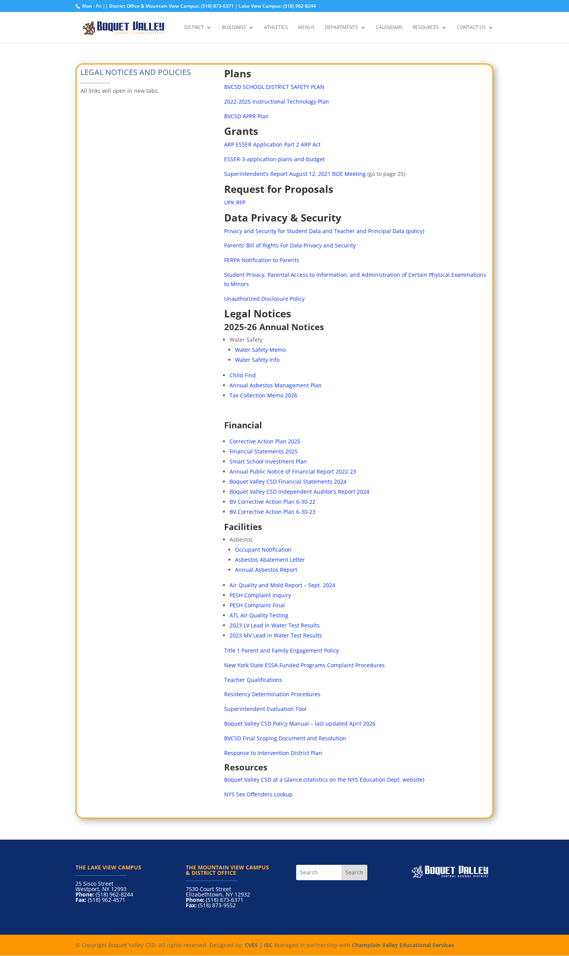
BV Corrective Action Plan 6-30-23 (272, 511)
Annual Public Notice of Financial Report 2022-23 (293, 471)
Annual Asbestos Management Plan (276, 385)
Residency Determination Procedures (273, 694)
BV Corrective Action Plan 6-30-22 (272, 501)
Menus (306, 28)
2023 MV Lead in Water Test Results (276, 635)
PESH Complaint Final (258, 605)
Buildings (234, 28)
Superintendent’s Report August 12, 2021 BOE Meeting (295, 173)
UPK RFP (234, 202)
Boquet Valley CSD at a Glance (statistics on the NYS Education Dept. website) (324, 779)
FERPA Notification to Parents (261, 260)
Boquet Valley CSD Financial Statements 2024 (288, 481)
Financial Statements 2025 (264, 451)
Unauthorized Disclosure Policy (264, 298)
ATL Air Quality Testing (259, 615)
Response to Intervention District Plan (273, 753)
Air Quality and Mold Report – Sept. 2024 (282, 585)
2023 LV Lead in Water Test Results (275, 625)
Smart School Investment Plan (268, 461)
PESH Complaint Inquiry (260, 595)
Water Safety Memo (260, 349)
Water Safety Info (257, 359)
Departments (341, 28)
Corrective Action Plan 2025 (265, 441)
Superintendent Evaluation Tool (265, 708)
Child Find (243, 375)
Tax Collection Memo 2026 (263, 395)
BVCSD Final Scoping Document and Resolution (285, 738)
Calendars (389, 28)
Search (354, 872)
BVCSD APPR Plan (246, 116)
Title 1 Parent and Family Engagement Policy (281, 650)
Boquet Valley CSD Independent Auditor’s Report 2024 (299, 491)
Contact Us (471, 28)
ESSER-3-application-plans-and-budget (274, 159)
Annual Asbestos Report (266, 569)
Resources (426, 28)
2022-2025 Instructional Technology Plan (276, 101)
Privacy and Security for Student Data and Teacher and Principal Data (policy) (324, 231)
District (194, 28)
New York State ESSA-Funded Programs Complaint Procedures (304, 665)
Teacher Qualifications (253, 679)
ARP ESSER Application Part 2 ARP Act (272, 144)
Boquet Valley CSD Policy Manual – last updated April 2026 (299, 723)
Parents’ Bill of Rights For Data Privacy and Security (290, 245)
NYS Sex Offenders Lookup (258, 794)
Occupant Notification (264, 549)
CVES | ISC (259, 945)
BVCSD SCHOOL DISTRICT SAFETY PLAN (274, 86)
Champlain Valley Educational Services (403, 945)
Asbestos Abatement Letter (270, 559)
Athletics (276, 28)
